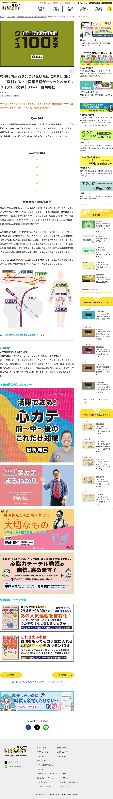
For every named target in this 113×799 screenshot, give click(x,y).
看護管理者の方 (44, 3)
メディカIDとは (65, 786)
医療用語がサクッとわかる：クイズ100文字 (31, 17)
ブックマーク (84, 3)
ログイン (107, 3)
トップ (2, 17)
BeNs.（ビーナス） (44, 778)
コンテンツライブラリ (45, 786)
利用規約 (63, 778)
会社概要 (63, 773)
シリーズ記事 (69, 9)
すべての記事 (41, 9)
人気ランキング (55, 9)
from (7, 755)
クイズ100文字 (6, 96)
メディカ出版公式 (14, 762)
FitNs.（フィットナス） (46, 773)
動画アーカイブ (84, 9)
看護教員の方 (57, 3)
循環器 (16, 96)
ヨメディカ (41, 782)
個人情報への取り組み (68, 782)
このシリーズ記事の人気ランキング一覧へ (96, 400)
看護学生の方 (69, 3)
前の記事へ (11, 675)
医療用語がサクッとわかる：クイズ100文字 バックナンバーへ (37, 681)
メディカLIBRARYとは (99, 9)
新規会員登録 (95, 3)
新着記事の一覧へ (88, 289)
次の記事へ (63, 675)
